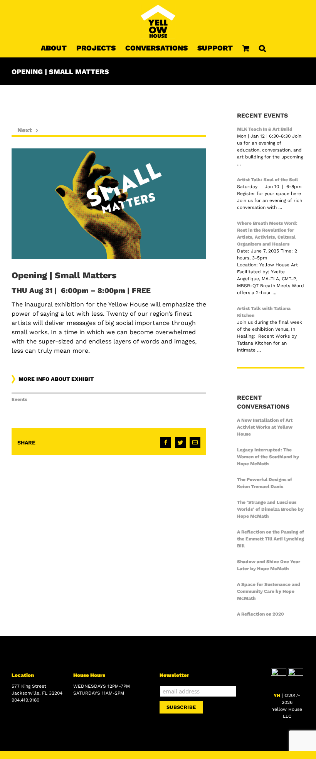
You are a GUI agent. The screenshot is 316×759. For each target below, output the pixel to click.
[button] (262, 47)
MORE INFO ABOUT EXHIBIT (56, 379)
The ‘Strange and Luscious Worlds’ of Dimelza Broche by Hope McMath (270, 509)
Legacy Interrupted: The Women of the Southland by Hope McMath (268, 456)
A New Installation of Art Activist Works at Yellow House (264, 427)
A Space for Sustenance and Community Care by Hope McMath (268, 591)
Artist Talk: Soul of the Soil (267, 179)
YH (277, 695)
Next (24, 130)
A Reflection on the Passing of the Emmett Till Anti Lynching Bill (270, 539)
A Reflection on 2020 (260, 614)
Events (19, 399)
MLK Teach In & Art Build (264, 129)
